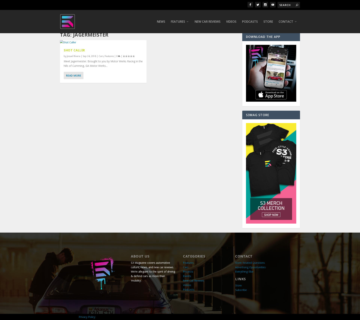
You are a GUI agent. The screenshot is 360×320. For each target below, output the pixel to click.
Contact (286, 22)
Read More (73, 75)
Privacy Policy (87, 317)
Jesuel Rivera (73, 56)
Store (268, 22)
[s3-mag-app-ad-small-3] (271, 100)
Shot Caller (74, 50)
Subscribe (241, 290)
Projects (188, 271)
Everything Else (244, 271)
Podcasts (250, 22)
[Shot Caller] (103, 42)
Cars (101, 56)
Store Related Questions (250, 262)
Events (187, 276)
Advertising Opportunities (250, 267)
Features (178, 22)
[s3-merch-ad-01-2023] (271, 222)
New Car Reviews (207, 22)
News (161, 22)
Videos (231, 22)
